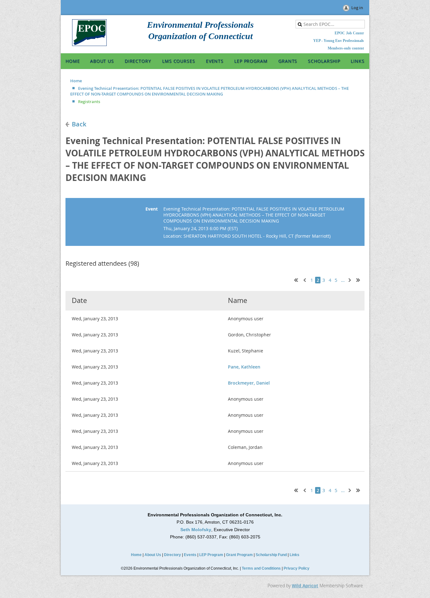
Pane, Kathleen (244, 367)
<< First (294, 279)
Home (76, 81)
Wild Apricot (305, 586)
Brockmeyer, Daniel (249, 383)
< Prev (304, 279)
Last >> (360, 279)
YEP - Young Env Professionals (338, 40)
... (343, 280)
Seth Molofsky (195, 529)
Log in (357, 7)
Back (79, 124)
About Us (152, 555)
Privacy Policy (296, 568)
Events (190, 555)
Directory (172, 555)
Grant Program (239, 555)
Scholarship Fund (271, 555)
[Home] (89, 44)
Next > (351, 279)
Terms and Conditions (261, 568)
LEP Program (211, 555)
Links (294, 555)
